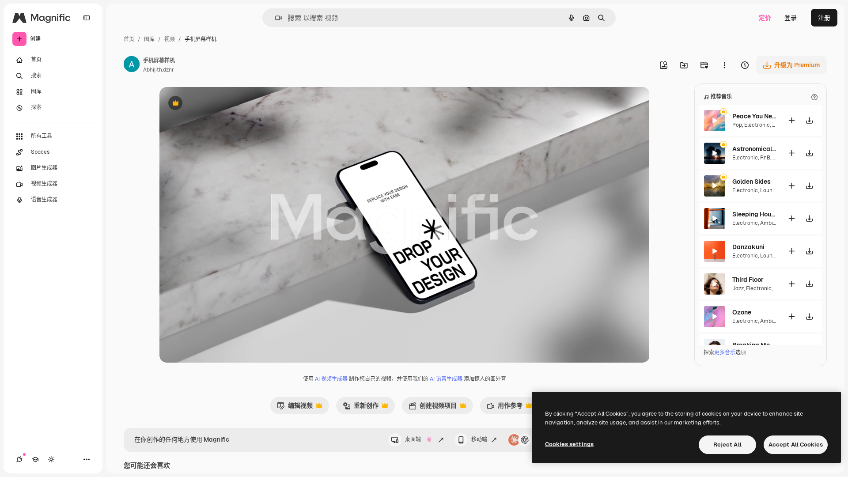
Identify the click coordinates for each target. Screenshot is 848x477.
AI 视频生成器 (331, 378)
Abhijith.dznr (158, 69)
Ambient (770, 223)
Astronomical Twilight (754, 149)
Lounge (769, 190)
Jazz (738, 288)
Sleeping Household (754, 214)
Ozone (741, 312)
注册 (824, 18)
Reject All (727, 444)
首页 (129, 39)
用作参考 (504, 407)
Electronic (757, 125)
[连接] (19, 459)
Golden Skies (751, 182)
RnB (765, 157)
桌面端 (418, 439)
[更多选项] (724, 65)
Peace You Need (754, 116)
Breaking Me (751, 345)
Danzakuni (748, 247)
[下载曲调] (809, 120)
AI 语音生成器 (446, 378)
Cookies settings (569, 444)
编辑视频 (295, 407)
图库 (149, 39)
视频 (169, 39)
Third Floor (748, 280)
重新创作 (361, 407)
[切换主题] (51, 459)
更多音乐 (724, 352)
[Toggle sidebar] (87, 18)
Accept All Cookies (795, 444)
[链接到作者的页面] (132, 65)
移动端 (479, 439)
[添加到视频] (791, 120)
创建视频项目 (433, 407)
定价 (765, 18)
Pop (737, 125)
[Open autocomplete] (275, 18)
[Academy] (35, 459)
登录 (790, 18)
